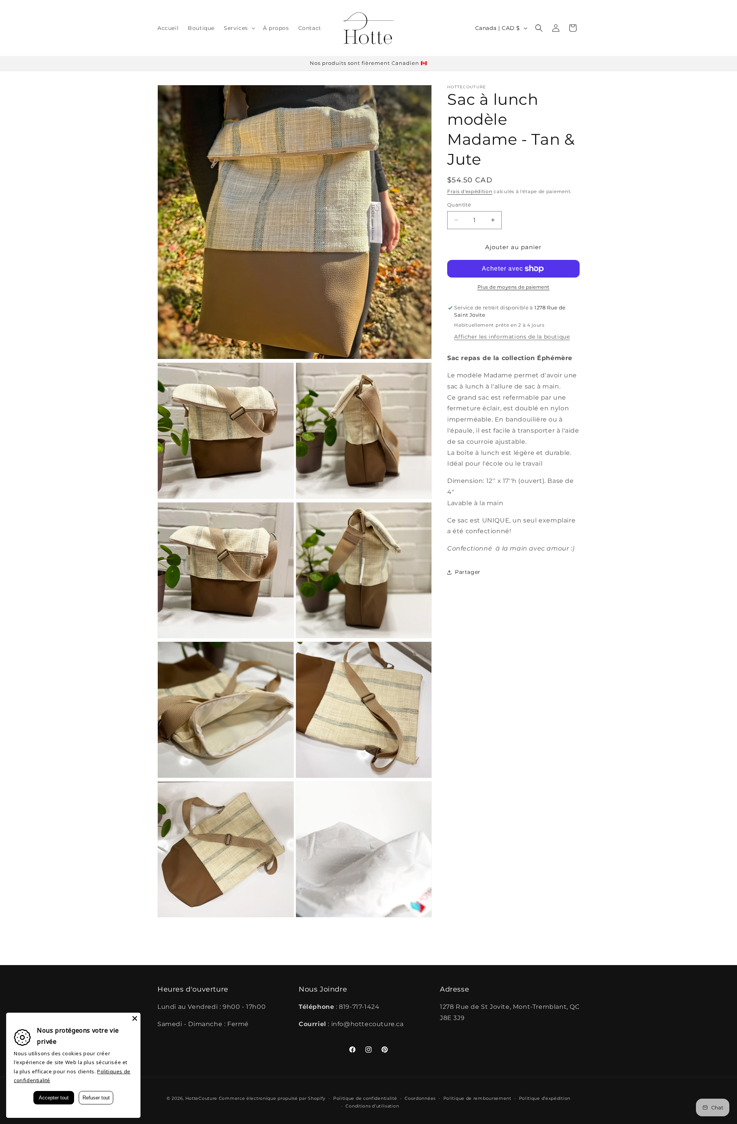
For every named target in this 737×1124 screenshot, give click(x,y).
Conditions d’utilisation (372, 1106)
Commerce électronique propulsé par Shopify (272, 1098)
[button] (238, 28)
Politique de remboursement (477, 1098)
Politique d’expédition (544, 1098)
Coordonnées (420, 1098)
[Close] (135, 1018)
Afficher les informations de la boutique (512, 336)
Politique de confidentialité (365, 1098)
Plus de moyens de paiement (514, 287)
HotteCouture (201, 1098)
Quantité (459, 205)
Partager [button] (468, 572)
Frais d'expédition (469, 191)
